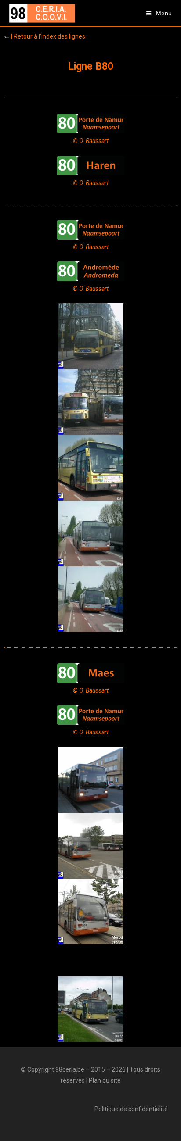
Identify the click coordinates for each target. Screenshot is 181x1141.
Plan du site (105, 1080)
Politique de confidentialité (131, 1108)
